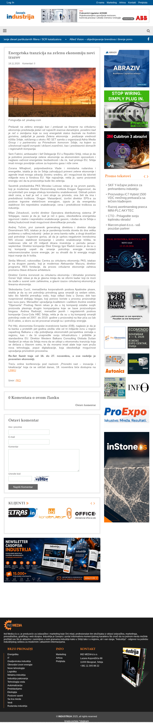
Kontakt (132, 2)
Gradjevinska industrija (19, 661)
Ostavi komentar (85, 405)
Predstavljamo (14, 688)
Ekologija (12, 692)
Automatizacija (14, 685)
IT (8, 658)
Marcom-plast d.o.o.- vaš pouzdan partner (124, 226)
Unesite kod (14, 474)
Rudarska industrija (17, 706)
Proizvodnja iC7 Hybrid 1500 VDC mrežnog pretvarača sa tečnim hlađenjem (127, 198)
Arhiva (122, 2)
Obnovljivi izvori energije (19, 664)
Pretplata (142, 2)
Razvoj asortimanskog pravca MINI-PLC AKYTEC (127, 208)
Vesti (9, 702)
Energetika (12, 654)
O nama (100, 2)
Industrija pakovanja (17, 678)
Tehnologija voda (16, 682)
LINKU (12, 370)
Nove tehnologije (16, 668)
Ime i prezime (15, 427)
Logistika (12, 671)
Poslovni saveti (15, 695)
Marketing (112, 2)
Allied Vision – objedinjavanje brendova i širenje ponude (86, 39)
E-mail (11, 437)
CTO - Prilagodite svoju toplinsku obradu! (123, 217)
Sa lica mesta (14, 699)
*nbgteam (84, 721)
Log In (10, 2)
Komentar (13, 446)
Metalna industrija (16, 675)
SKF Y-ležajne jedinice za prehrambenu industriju (125, 187)
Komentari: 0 (28, 63)
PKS (18, 380)
